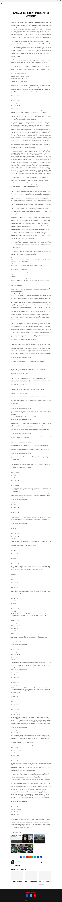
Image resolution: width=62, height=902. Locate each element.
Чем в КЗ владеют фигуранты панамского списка (42, 863)
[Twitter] (31, 895)
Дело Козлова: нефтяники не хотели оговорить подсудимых (45, 883)
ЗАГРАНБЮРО (31, 892)
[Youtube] (35, 895)
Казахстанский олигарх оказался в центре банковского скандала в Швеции (22, 864)
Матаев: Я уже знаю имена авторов (16, 882)
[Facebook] (27, 895)
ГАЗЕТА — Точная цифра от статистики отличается (31, 882)
